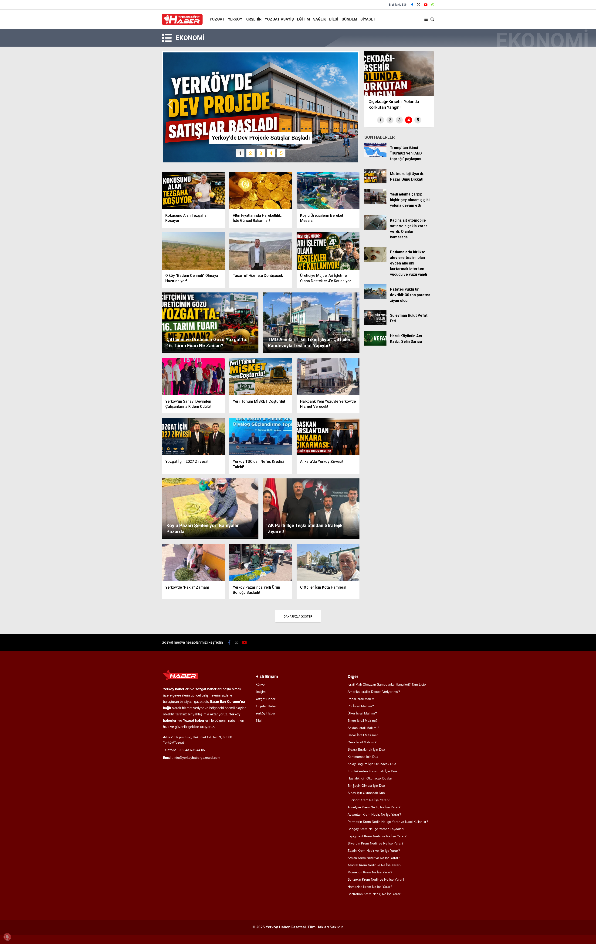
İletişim (260, 691)
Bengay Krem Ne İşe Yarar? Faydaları (376, 829)
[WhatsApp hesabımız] (432, 5)
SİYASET (368, 19)
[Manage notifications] (7, 937)
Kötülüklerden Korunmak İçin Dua (372, 771)
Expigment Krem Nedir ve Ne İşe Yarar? (377, 836)
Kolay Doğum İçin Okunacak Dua (372, 764)
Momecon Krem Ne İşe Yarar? (370, 872)
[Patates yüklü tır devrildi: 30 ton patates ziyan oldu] (375, 298)
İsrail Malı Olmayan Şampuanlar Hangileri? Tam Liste (387, 684)
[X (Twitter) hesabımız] (418, 5)
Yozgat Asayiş (279, 19)
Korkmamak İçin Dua (363, 757)
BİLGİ (333, 19)
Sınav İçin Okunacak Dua (366, 793)
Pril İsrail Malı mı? (361, 706)
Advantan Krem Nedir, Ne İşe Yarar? (374, 814)
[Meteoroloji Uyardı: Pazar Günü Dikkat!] (375, 182)
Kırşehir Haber (266, 706)
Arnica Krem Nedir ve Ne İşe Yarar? (374, 858)
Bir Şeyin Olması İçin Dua (366, 785)
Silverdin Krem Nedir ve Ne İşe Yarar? (375, 843)
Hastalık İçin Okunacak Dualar (370, 778)
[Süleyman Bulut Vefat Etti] (375, 324)
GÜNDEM (349, 19)
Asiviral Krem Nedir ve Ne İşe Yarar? (374, 865)
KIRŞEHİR (253, 19)
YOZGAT (217, 19)
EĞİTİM (303, 19)
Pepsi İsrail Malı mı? (362, 699)
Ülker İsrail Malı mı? (362, 713)
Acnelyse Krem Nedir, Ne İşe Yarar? (374, 807)
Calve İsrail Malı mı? (363, 735)
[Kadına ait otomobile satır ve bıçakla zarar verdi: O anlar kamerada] (375, 229)
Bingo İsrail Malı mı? (363, 720)
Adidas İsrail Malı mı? (363, 728)
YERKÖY (235, 19)
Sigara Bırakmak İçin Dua (366, 749)
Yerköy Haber (265, 713)
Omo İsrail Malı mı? (362, 742)
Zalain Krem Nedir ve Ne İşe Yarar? (374, 850)
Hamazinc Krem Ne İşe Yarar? (370, 887)
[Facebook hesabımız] (412, 5)
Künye (260, 684)
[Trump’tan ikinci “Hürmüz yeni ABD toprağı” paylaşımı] (375, 156)
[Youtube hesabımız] (426, 5)
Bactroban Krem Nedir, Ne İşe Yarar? (375, 894)
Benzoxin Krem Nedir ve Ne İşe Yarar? (376, 879)
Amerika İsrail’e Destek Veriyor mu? (374, 691)
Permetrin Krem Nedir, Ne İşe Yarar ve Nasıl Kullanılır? (388, 822)
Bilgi (258, 720)
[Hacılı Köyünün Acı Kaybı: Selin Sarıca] (375, 344)
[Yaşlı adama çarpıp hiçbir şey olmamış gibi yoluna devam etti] (375, 203)
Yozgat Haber (265, 699)
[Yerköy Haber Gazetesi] (182, 24)
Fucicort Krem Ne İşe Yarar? (368, 800)
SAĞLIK (319, 19)
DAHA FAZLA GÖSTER (298, 616)
